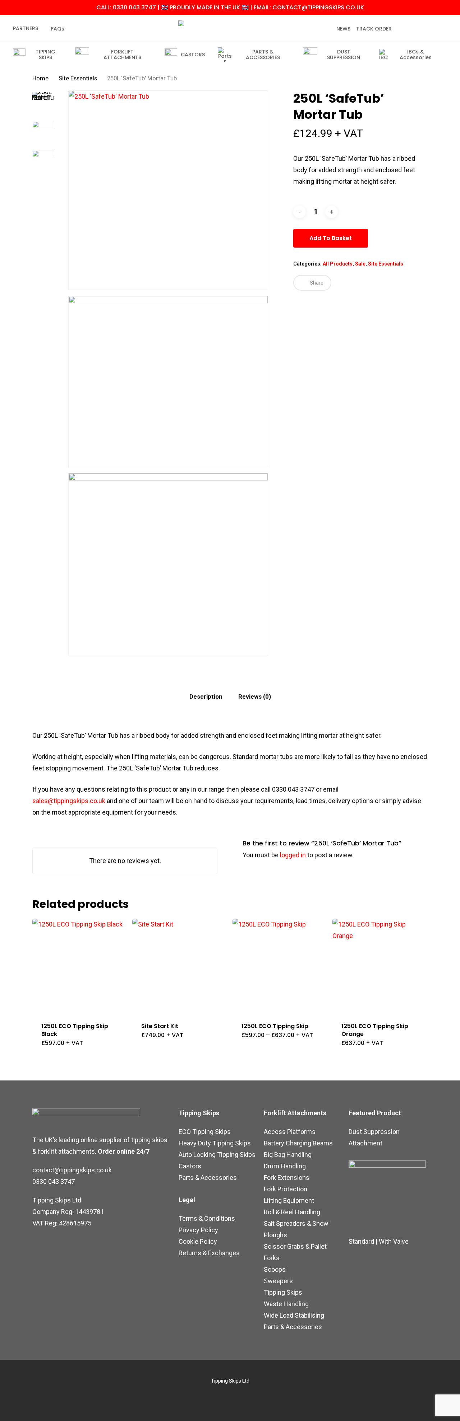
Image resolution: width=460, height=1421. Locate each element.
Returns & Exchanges (209, 1253)
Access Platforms (290, 1131)
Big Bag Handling (288, 1154)
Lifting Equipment (289, 1200)
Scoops (275, 1269)
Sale (360, 264)
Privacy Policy (198, 1230)
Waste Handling (286, 1304)
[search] (409, 28)
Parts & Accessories (208, 1177)
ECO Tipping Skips (205, 1131)
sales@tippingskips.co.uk (68, 801)
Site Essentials (78, 78)
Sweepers (278, 1281)
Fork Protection (285, 1189)
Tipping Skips (283, 1292)
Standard (361, 1241)
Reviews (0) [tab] (254, 696)
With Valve (394, 1241)
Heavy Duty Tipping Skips (215, 1143)
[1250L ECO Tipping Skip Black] (79, 966)
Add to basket (330, 238)
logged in (293, 855)
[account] (427, 28)
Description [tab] (205, 696)
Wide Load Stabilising (294, 1315)
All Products (338, 264)
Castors (190, 1166)
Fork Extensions (286, 1177)
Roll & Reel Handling (292, 1212)
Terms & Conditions (207, 1218)
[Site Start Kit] (179, 966)
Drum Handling (285, 1166)
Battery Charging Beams (298, 1143)
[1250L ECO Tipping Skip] (280, 966)
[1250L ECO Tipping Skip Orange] (379, 966)
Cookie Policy (198, 1241)
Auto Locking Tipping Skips (217, 1154)
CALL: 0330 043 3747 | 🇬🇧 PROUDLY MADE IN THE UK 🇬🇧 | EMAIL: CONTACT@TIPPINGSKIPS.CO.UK (230, 7)
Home (40, 78)
